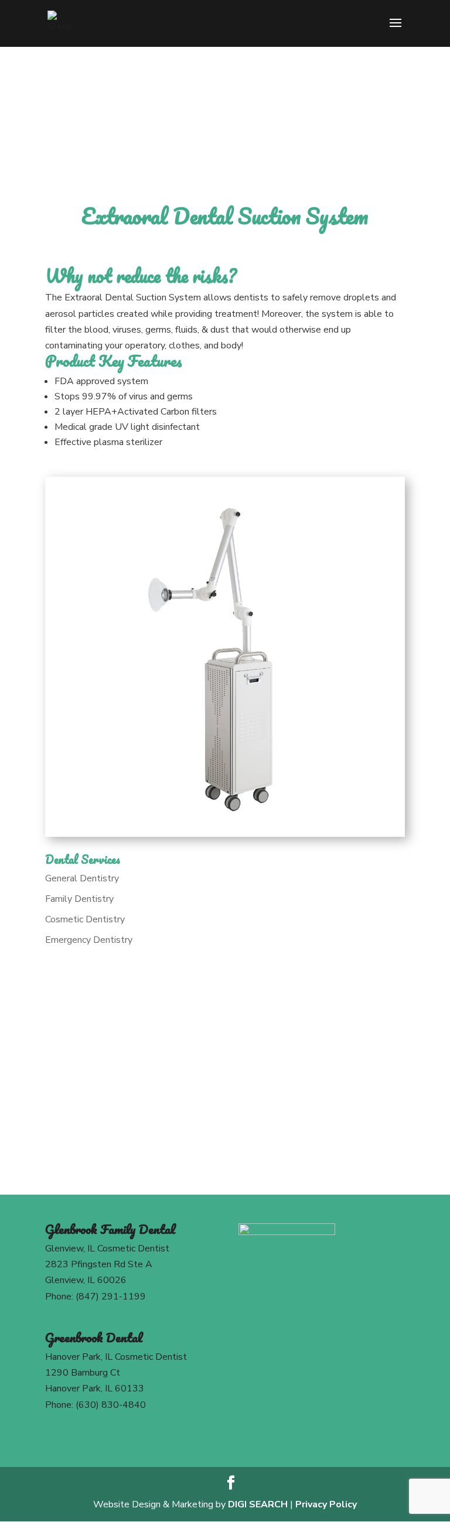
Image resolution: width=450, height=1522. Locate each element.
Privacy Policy (326, 1504)
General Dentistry (82, 878)
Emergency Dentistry (88, 939)
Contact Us (224, 1128)
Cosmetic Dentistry (85, 919)
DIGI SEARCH (258, 1504)
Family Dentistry (79, 898)
